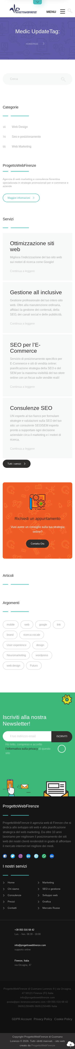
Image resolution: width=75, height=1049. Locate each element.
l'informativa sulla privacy (21, 748)
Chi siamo (13, 888)
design (40, 645)
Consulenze (14, 895)
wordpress (42, 655)
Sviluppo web (50, 895)
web (26, 624)
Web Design (20, 126)
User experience (16, 645)
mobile (11, 624)
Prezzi (11, 901)
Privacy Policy (43, 1019)
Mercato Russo (51, 907)
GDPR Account (21, 1019)
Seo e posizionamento (27, 136)
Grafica (46, 901)
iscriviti (61, 736)
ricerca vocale (31, 634)
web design (13, 665)
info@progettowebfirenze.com (30, 945)
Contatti (12, 907)
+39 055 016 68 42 (24, 929)
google (43, 624)
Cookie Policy (63, 1019)
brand (10, 634)
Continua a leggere (22, 271)
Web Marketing (22, 146)
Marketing (48, 882)
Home (11, 882)
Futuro (34, 665)
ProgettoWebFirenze (43, 1045)
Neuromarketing (16, 655)
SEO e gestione (51, 888)
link (59, 624)
